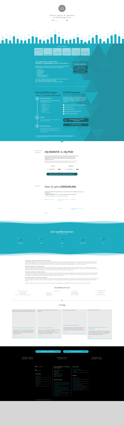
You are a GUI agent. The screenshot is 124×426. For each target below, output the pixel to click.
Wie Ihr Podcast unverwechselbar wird (45, 327)
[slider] (59, 169)
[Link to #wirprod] (62, 8)
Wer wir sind (38, 382)
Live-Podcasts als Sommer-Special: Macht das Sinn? (61, 385)
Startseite (37, 376)
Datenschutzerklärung (77, 369)
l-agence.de (59, 376)
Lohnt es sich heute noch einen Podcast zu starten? (23, 327)
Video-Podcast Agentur (77, 382)
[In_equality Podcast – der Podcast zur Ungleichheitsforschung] (48, 48)
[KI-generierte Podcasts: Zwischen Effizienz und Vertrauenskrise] (100, 317)
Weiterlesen (14, 335)
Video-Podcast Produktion (77, 384)
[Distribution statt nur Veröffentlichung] (74, 316)
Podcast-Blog (38, 380)
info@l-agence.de (60, 375)
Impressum (75, 371)
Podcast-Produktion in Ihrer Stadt (79, 386)
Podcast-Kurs (38, 378)
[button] (76, 105)
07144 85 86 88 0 (60, 373)
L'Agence (52, 399)
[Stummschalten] (57, 169)
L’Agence (43, 79)
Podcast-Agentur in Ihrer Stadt (78, 388)
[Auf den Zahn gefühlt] (76, 48)
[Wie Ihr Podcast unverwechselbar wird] (49, 318)
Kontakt (37, 385)
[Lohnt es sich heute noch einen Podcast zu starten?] (24, 318)
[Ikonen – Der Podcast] (38, 48)
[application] (53, 169)
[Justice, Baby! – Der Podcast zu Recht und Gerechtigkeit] (85, 48)
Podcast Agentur (76, 378)
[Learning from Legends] (57, 48)
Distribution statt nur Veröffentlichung (71, 325)
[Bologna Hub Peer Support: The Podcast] (66, 48)
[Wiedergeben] (45, 169)
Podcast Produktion (76, 380)
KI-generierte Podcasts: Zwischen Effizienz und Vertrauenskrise (61, 391)
